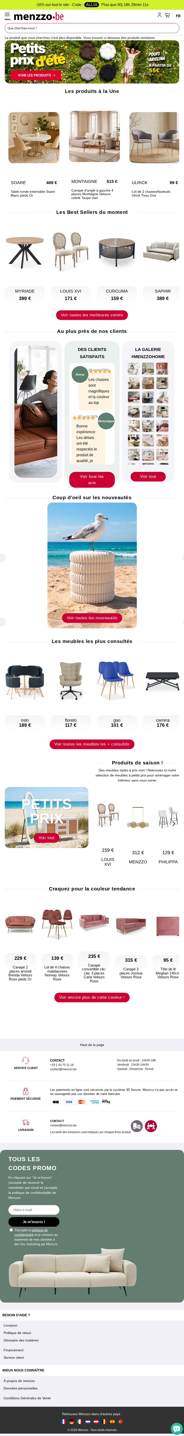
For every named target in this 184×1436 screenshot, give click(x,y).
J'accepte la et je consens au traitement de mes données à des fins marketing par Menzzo (36, 1237)
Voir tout (148, 476)
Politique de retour (17, 1333)
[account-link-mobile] (160, 15)
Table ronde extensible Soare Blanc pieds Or (33, 193)
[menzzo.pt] (120, 1421)
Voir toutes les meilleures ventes (92, 315)
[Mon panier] (167, 15)
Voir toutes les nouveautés (92, 618)
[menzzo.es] (112, 1421)
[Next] (173, 823)
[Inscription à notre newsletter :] (33, 1210)
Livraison (10, 1325)
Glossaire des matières (21, 1340)
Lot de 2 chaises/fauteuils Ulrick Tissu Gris (151, 193)
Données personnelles (21, 1388)
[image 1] (134, 369)
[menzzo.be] (104, 1421)
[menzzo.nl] (88, 1421)
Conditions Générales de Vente (27, 1398)
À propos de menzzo (19, 1381)
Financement (13, 1350)
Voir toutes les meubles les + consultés (92, 744)
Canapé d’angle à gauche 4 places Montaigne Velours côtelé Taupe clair (92, 194)
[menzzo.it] (79, 1421)
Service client (14, 1357)
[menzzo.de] (71, 1421)
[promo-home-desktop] (92, 62)
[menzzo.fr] (63, 1421)
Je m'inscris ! (34, 1222)
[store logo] (85, 16)
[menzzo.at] (96, 1421)
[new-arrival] (92, 565)
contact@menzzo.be (63, 1125)
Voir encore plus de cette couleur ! (92, 997)
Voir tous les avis (92, 479)
